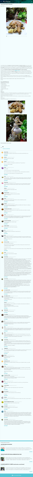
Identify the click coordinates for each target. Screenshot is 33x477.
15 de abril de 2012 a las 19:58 (12, 391)
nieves (5, 214)
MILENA (16, 70)
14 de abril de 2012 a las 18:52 (13, 225)
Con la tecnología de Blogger (17, 475)
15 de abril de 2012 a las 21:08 (17, 401)
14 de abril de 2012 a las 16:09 (12, 182)
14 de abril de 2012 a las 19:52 (10, 252)
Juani (5, 176)
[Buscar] (31, 1)
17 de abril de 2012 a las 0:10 (11, 419)
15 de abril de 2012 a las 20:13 (11, 397)
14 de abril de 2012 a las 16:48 (10, 188)
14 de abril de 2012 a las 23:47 (10, 302)
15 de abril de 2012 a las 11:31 (12, 314)
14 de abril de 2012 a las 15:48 (9, 176)
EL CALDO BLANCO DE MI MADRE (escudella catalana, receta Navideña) (12, 464)
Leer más (30, 451)
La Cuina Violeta (6, 385)
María (5, 235)
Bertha (5, 167)
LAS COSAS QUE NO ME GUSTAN (6, 444)
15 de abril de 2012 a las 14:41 (9, 366)
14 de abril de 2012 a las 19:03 (9, 235)
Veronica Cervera (6, 192)
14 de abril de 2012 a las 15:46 (10, 167)
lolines (5, 252)
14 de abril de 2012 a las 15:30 (10, 157)
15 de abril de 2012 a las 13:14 (10, 355)
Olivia (5, 332)
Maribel (5, 198)
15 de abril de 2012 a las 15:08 (14, 375)
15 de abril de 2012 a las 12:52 (12, 339)
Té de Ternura (6, 2)
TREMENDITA (6, 348)
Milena (5, 411)
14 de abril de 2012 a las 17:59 (10, 203)
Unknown (5, 157)
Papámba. (5, 397)
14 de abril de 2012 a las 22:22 (12, 278)
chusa (5, 366)
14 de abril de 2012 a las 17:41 (10, 198)
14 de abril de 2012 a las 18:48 (14, 220)
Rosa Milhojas (6, 314)
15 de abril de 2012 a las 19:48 (12, 385)
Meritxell (5, 355)
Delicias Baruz (6, 182)
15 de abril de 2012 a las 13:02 (11, 348)
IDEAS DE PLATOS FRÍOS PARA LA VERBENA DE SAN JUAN (11, 454)
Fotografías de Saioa (7, 375)
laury (4, 230)
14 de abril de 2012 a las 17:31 (13, 192)
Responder (6, 155)
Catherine (5, 203)
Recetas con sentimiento (6, 148)
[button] (31, 4)
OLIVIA (18, 70)
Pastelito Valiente (6, 225)
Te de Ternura (6, 256)
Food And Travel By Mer (7, 220)
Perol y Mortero (6, 391)
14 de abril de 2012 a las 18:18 (10, 214)
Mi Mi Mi (5, 161)
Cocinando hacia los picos (8, 208)
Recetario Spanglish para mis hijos (9, 401)
